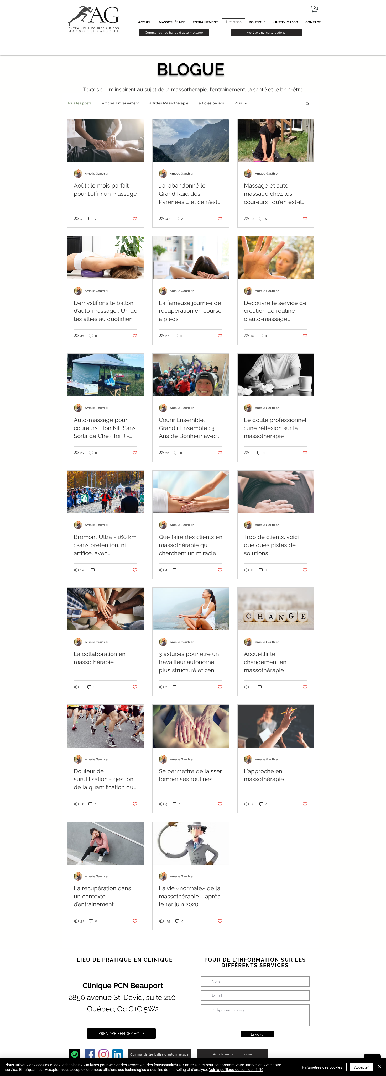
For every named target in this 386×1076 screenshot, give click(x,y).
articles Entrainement (120, 103)
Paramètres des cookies (322, 1067)
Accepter (361, 1067)
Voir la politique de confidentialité (236, 1069)
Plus (238, 103)
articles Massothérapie (168, 103)
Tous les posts (79, 103)
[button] (314, 9)
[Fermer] (380, 1067)
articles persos (211, 103)
